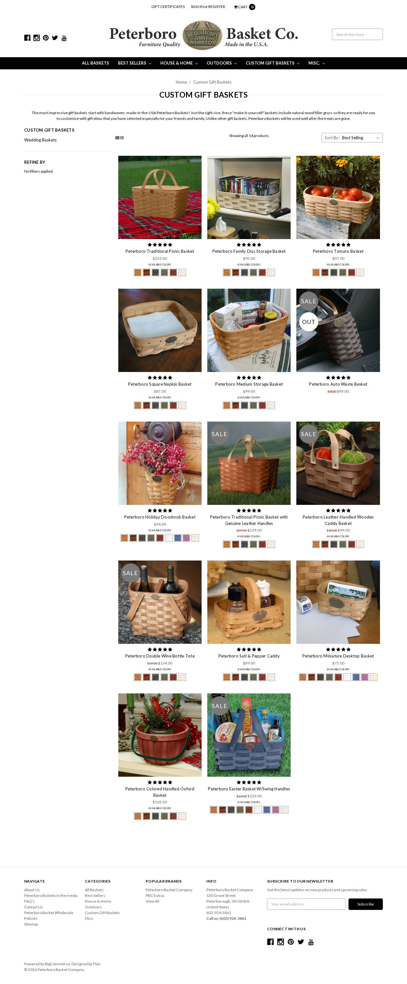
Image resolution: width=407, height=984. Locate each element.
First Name (126, 487)
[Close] (296, 419)
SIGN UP (203, 551)
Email (119, 456)
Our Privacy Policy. (156, 533)
